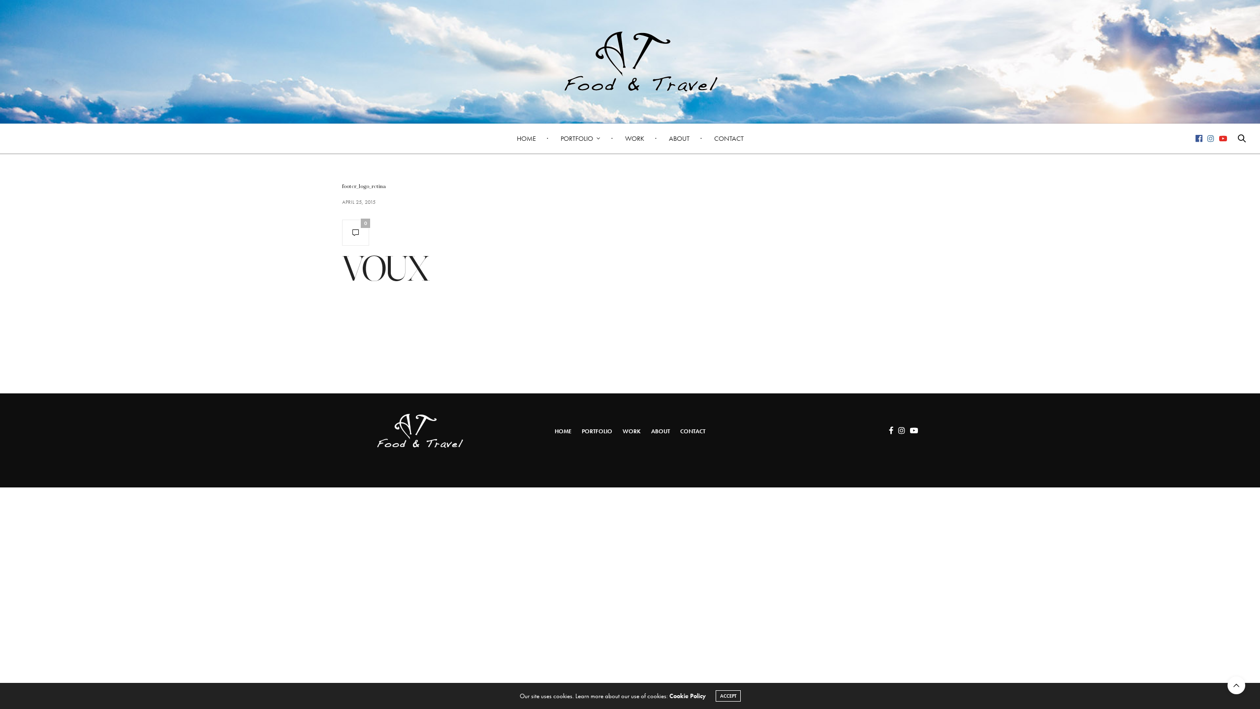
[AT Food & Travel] (630, 61)
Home (526, 138)
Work (634, 138)
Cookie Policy (687, 696)
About (679, 138)
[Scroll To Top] (1236, 685)
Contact (729, 138)
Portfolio (577, 138)
